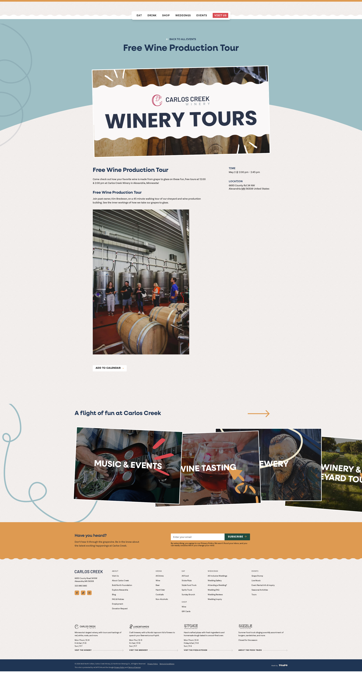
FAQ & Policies (118, 599)
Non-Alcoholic (162, 599)
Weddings (183, 15)
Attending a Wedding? (217, 585)
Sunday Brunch (188, 594)
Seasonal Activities (260, 590)
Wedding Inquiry (215, 599)
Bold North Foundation (122, 585)
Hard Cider (160, 590)
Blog (114, 594)
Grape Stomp (257, 576)
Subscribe (235, 537)
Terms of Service (134, 667)
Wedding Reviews (215, 594)
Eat (139, 15)
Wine (158, 580)
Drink (152, 15)
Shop (166, 15)
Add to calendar (108, 368)
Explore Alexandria (120, 590)
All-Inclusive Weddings (217, 576)
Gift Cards (186, 611)
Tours (254, 594)
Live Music (256, 580)
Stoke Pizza (186, 580)
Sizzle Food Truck (189, 585)
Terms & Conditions (167, 664)
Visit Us (220, 15)
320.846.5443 (81, 585)
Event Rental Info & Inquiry (263, 585)
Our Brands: (204, 6)
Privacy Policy (207, 543)
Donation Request (120, 608)
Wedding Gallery (215, 580)
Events (201, 15)
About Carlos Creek (120, 580)
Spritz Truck (187, 590)
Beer (158, 585)
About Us (282, 6)
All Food (185, 576)
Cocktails (160, 594)
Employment (117, 604)
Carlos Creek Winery (225, 6)
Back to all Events (182, 39)
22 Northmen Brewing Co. (255, 6)
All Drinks (160, 576)
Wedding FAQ (213, 590)
